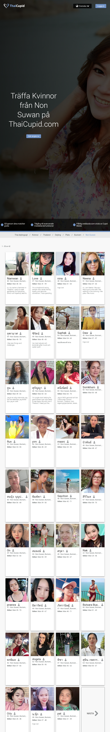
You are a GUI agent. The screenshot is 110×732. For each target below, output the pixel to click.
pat (59, 713)
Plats (67, 235)
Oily (9, 713)
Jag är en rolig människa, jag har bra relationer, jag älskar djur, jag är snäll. (17, 399)
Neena (87, 278)
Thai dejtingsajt (21, 235)
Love (35, 278)
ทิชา (60, 659)
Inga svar (60, 288)
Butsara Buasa (91, 604)
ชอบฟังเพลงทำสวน (64, 342)
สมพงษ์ (36, 551)
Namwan (12, 278)
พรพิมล (11, 659)
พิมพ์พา (36, 496)
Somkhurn (89, 387)
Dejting (58, 235)
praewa (11, 604)
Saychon (62, 496)
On (8, 550)
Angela (36, 659)
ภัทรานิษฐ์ (63, 605)
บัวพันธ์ (87, 442)
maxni (61, 441)
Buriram (77, 235)
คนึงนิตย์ (62, 388)
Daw (85, 333)
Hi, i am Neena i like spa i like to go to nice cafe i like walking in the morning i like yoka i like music (93, 290)
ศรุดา (60, 551)
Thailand (46, 235)
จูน (8, 388)
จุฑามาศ (12, 333)
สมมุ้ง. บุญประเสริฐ (15, 496)
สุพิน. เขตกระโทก (91, 659)
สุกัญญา (37, 388)
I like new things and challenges (14, 344)
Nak (85, 550)
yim (34, 441)
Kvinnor (35, 235)
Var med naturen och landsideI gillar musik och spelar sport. (41, 345)
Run (9, 441)
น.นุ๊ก (35, 714)
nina (60, 278)
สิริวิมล (87, 496)
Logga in (100, 6)
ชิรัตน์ (35, 333)
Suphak (61, 333)
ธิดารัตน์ (37, 605)
